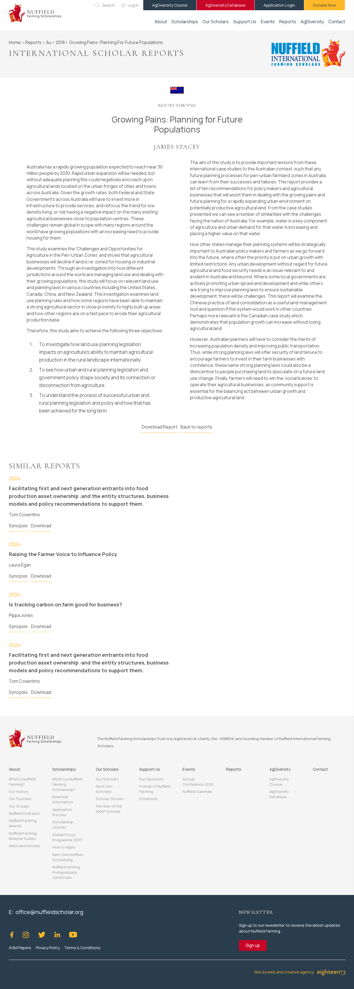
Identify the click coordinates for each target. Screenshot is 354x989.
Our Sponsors (151, 779)
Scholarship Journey (62, 824)
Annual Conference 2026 (198, 782)
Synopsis (18, 526)
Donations (148, 798)
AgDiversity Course (170, 5)
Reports (287, 22)
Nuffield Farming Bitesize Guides (23, 836)
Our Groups (19, 806)
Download (41, 526)
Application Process (62, 812)
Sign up (253, 945)
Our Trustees (20, 798)
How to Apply (63, 847)
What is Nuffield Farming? (22, 782)
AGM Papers (20, 947)
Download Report (159, 427)
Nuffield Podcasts (24, 813)
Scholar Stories (109, 798)
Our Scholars (107, 779)
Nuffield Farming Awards (23, 823)
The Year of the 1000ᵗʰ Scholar (109, 809)
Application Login (279, 5)
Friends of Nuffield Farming (154, 789)
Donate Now (324, 5)
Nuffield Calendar (197, 791)
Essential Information (62, 799)
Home (15, 42)
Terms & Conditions (82, 947)
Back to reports (196, 427)
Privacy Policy (48, 947)
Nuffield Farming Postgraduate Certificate (66, 872)
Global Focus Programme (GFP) (67, 837)
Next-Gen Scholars (104, 789)
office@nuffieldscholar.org (49, 912)
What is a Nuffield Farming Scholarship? (67, 784)
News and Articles (24, 845)
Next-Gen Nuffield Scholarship (67, 857)
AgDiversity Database (225, 5)
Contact (336, 22)
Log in (133, 5)
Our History (19, 791)
